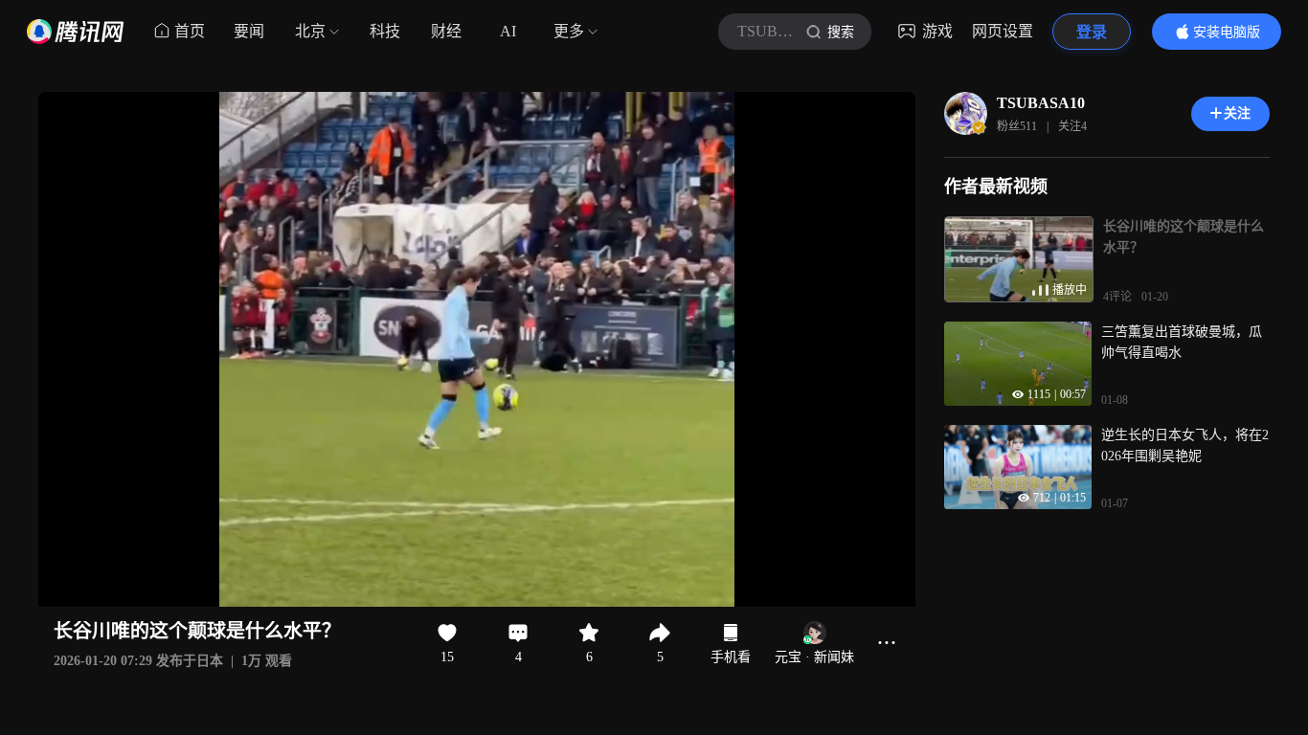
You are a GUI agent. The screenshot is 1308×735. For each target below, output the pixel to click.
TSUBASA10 (1041, 103)
